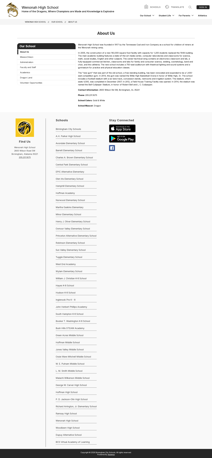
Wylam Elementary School (69, 271)
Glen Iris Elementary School (69, 179)
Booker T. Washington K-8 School (73, 321)
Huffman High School (67, 392)
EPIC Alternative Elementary (70, 171)
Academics (25, 72)
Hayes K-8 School (65, 285)
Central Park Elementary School (72, 164)
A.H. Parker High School (68, 136)
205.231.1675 (25, 157)
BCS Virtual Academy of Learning (73, 442)
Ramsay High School (66, 413)
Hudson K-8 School (65, 292)
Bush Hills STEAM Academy (70, 328)
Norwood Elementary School (70, 200)
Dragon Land (26, 77)
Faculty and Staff (28, 67)
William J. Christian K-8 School (71, 278)
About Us (72, 22)
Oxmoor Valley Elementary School (73, 228)
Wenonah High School (35, 22)
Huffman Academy (65, 193)
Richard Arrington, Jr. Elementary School (76, 406)
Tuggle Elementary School (69, 257)
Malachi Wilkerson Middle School (73, 378)
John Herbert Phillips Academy (71, 307)
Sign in (203, 7)
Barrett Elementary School (69, 150)
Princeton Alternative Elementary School (76, 235)
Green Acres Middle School (69, 335)
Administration (26, 62)
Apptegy (111, 454)
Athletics (202, 15)
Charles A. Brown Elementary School (74, 157)
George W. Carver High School (71, 385)
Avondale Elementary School (70, 143)
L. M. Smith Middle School (69, 371)
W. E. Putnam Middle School (70, 363)
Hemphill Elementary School (70, 186)
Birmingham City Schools (68, 129)
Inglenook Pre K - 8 (65, 299)
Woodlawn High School (68, 427)
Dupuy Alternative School (69, 435)
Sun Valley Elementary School (71, 250)
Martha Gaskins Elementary (69, 207)
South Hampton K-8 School (69, 314)
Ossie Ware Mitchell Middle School (73, 356)
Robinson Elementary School (70, 243)
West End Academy (66, 264)
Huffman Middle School (68, 342)
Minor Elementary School (68, 214)
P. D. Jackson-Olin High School (72, 399)
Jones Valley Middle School (70, 349)
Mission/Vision (26, 57)
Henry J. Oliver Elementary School (73, 221)
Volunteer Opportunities (31, 83)
